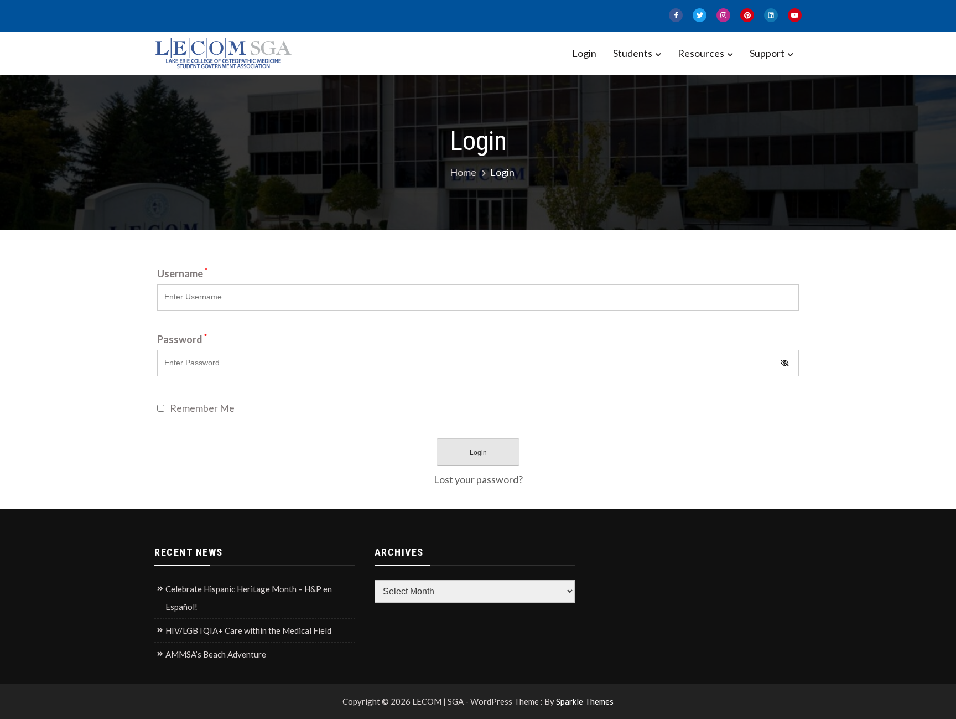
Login (584, 53)
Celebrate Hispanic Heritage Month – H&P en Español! (248, 598)
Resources (701, 53)
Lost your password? (478, 479)
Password (182, 339)
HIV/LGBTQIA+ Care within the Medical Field (248, 630)
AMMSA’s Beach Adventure (215, 654)
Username (182, 273)
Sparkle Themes (585, 701)
